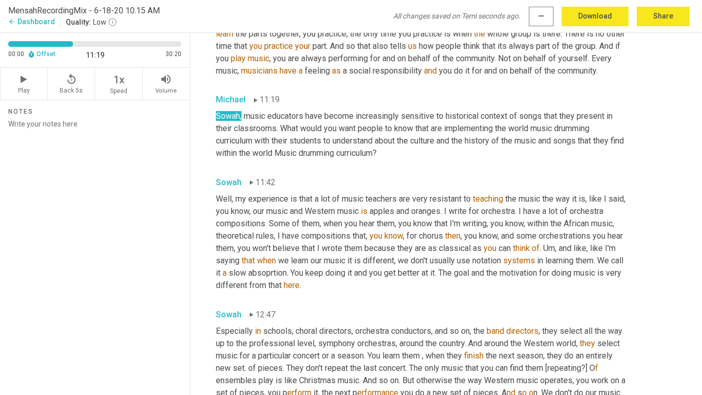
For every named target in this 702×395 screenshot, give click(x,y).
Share (663, 16)
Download (595, 16)
